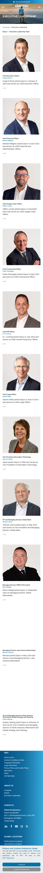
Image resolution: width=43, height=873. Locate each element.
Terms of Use (9, 757)
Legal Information (10, 765)
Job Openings (9, 776)
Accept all (21, 864)
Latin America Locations (13, 844)
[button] (3, 7)
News (6, 773)
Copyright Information (12, 763)
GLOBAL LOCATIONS (13, 837)
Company (7, 790)
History (6, 793)
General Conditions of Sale (14, 760)
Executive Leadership (12, 795)
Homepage (6, 27)
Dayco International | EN (22, 2)
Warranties (8, 771)
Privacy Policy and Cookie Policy (16, 768)
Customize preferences (21, 869)
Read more (10, 858)
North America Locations (13, 841)
